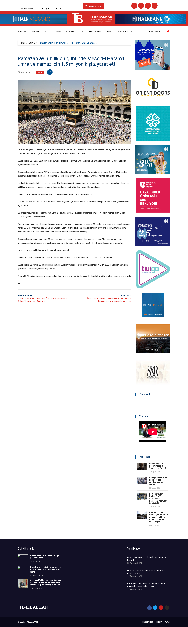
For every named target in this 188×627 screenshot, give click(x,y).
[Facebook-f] (149, 607)
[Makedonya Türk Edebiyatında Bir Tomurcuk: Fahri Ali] (142, 466)
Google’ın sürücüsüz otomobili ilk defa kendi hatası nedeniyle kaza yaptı (45, 569)
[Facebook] (134, 6)
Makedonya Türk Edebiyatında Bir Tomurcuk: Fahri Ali (158, 466)
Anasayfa (22, 31)
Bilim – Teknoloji (125, 31)
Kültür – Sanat (95, 31)
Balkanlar (35, 31)
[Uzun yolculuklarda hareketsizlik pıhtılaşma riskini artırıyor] (142, 480)
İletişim (45, 8)
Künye (60, 8)
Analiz (109, 31)
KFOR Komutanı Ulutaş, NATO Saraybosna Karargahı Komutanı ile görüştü (158, 498)
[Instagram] (155, 6)
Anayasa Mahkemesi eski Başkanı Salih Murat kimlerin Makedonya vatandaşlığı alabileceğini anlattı (45, 582)
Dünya (58, 31)
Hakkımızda (26, 8)
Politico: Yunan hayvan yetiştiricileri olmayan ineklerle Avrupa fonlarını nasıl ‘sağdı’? (158, 517)
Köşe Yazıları (155, 31)
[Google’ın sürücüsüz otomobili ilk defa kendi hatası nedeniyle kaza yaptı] (23, 570)
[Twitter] (141, 6)
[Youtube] (148, 6)
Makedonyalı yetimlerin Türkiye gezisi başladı (44, 556)
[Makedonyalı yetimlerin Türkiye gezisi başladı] (23, 558)
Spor (81, 31)
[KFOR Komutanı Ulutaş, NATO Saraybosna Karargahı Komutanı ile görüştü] (142, 496)
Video (47, 31)
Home (22, 43)
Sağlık (141, 31)
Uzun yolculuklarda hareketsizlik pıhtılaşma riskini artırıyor (158, 481)
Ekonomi (70, 31)
